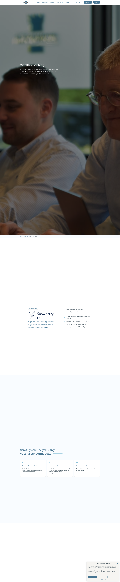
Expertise (26, 236)
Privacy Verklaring (105, 579)
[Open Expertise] (47, 2)
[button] (117, 563)
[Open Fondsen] (62, 2)
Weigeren (102, 576)
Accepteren (92, 576)
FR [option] (79, 2)
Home (21, 236)
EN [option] (76, 2)
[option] (76, 2)
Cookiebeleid (99, 579)
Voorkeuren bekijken (113, 576)
